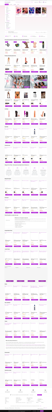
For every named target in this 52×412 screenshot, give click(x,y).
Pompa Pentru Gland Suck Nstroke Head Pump (25, 240)
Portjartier (7, 26)
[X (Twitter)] (31, 402)
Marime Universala (7, 103)
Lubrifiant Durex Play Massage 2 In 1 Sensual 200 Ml (43, 137)
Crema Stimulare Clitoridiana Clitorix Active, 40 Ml (43, 331)
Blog (14, 0)
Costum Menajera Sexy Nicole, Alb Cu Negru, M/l (17, 155)
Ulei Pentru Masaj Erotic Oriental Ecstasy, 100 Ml (16, 294)
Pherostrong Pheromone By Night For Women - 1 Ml (25, 207)
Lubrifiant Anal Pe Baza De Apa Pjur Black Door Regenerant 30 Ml (43, 50)
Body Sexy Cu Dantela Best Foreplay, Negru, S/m (34, 188)
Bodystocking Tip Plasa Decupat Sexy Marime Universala (42, 66)
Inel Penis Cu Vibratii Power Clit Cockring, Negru (8, 50)
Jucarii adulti (9, 0)
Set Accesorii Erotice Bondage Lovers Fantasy (34, 100)
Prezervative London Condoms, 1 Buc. (16, 362)
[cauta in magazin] (32, 2)
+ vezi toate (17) (7, 13)
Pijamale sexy (7, 25)
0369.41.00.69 (33, 0)
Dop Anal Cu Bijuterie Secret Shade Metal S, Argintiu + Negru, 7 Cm (17, 260)
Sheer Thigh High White (8, 65)
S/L (14, 103)
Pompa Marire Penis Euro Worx (34, 240)
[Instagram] (28, 402)
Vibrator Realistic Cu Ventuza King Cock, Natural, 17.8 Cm (25, 65)
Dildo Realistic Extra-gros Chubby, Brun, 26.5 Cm (25, 50)
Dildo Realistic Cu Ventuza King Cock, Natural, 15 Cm (34, 65)
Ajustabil (32, 103)
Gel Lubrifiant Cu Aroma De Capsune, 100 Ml (17, 137)
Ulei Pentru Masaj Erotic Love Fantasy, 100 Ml (43, 294)
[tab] (36, 2)
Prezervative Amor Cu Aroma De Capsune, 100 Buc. (8, 362)
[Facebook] (27, 402)
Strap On (7, 12)
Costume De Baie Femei (8, 23)
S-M (23, 103)
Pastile (6, 18)
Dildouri (7, 9)
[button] (7, 4)
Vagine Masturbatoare (8, 10)
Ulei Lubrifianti (7, 15)
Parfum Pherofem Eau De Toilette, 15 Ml (8, 207)
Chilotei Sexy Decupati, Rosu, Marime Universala (17, 100)
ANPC (5, 403)
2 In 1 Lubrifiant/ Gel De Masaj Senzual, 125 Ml (8, 137)
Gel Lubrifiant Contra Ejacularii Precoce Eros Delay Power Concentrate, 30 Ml (8, 332)
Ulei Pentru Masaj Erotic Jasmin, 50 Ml (8, 294)
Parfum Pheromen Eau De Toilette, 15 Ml (17, 207)
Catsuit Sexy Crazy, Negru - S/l (26, 188)
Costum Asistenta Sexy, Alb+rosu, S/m (34, 155)
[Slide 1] (29, 5)
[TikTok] (29, 402)
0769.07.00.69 (36, 0)
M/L (14, 158)
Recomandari (10, 4)
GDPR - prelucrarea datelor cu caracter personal (20, 402)
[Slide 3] (30, 5)
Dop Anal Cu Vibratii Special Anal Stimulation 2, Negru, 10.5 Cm (43, 260)
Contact (18, 4)
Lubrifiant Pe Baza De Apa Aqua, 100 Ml (34, 137)
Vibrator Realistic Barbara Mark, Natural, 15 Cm (43, 119)
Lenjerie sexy (6, 0)
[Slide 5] (31, 5)
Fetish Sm (7, 16)
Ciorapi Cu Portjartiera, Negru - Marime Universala (8, 100)
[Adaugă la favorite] (12, 41)
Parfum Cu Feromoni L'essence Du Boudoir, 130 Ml (43, 207)
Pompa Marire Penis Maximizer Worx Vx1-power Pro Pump (17, 240)
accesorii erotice (8, 345)
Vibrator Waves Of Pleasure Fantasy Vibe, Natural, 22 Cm (8, 119)
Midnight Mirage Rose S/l (17, 188)
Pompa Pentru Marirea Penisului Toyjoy (7, 240)
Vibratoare (12, 0)
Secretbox (15, 4)
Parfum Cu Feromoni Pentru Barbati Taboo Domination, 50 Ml (34, 208)
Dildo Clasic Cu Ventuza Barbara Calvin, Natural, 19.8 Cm (34, 119)
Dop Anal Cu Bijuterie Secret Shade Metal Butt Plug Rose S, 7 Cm (25, 260)
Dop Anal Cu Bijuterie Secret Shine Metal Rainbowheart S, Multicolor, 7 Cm (17, 50)
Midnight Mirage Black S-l (8, 188)
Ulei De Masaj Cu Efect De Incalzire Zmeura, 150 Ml (25, 294)
